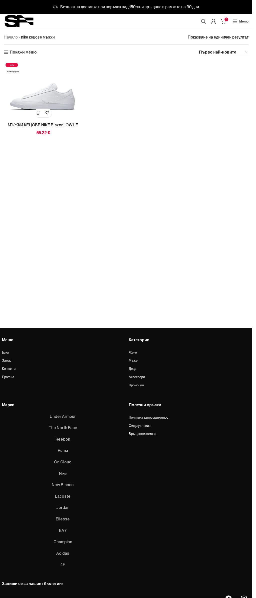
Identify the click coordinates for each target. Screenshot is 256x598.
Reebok (63, 439)
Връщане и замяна (142, 434)
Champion (63, 541)
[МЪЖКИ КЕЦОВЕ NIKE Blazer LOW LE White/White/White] (43, 90)
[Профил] (213, 21)
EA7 (63, 530)
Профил (8, 377)
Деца (132, 369)
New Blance (63, 484)
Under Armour (63, 416)
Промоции (136, 385)
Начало (11, 37)
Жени (133, 352)
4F (62, 564)
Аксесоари (137, 377)
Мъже (133, 360)
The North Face (62, 427)
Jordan (63, 507)
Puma (63, 450)
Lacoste (62, 496)
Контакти (9, 369)
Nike (63, 473)
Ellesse (63, 518)
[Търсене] (203, 21)
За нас (7, 360)
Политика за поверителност (149, 417)
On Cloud (63, 461)
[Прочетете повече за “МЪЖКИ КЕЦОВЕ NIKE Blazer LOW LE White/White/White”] (38, 113)
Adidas (62, 553)
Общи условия (139, 426)
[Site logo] (19, 20)
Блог (5, 352)
